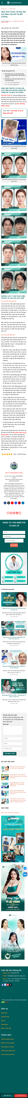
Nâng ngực (4, 1024)
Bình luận (6, 724)
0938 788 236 (7, 1095)
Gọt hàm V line (5, 95)
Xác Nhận (14, 545)
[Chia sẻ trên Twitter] (11, 513)
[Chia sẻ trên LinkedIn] (17, 513)
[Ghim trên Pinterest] (14, 513)
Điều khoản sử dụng (7, 1047)
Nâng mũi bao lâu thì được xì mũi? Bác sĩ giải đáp (18, 767)
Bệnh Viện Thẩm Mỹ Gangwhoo (10, 812)
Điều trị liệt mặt (6, 1028)
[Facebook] (5, 503)
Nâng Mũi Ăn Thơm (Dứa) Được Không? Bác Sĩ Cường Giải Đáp (18, 776)
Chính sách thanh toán (8, 1050)
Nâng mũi (4, 1013)
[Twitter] (8, 503)
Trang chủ (4, 9)
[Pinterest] (19, 503)
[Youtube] (12, 503)
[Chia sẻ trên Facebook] (8, 513)
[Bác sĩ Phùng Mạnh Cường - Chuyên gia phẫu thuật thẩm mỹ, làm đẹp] (14, 3)
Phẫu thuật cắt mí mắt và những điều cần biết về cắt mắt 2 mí (14, 638)
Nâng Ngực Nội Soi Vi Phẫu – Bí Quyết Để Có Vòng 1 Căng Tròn (14, 696)
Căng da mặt (5, 1016)
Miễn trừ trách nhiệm (7, 1043)
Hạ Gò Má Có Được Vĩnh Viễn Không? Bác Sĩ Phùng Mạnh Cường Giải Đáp (18, 800)
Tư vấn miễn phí (21, 1095)
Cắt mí (3, 1020)
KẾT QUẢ (12, 9)
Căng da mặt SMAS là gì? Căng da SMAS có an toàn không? (14, 667)
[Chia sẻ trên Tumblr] (20, 513)
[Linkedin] (23, 503)
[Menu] (2, 3)
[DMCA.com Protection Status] (5, 1002)
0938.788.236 (15, 973)
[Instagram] (15, 503)
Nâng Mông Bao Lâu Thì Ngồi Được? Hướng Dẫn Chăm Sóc (17, 784)
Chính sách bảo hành (7, 1054)
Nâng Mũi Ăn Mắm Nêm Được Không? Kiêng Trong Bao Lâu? (17, 792)
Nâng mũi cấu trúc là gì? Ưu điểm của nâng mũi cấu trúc (14, 609)
